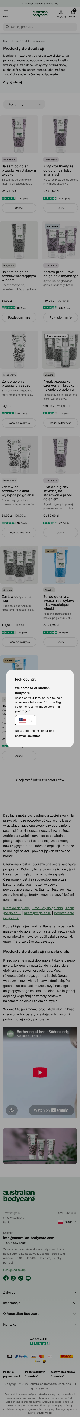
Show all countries (27, 735)
